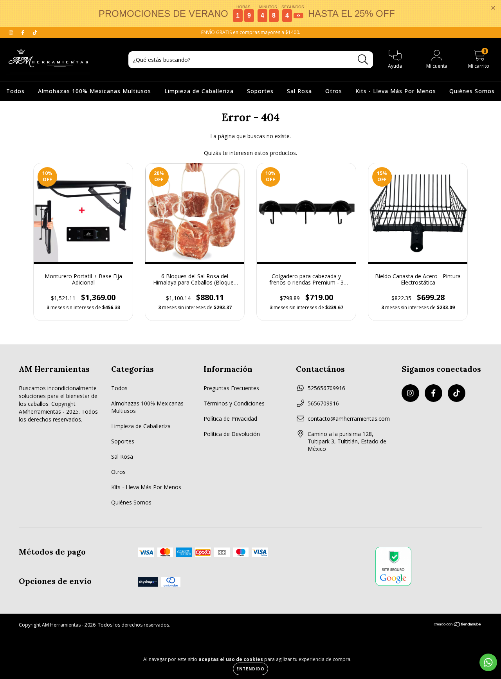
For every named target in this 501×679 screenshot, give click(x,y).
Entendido (250, 669)
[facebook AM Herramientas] (23, 32)
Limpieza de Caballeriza (199, 91)
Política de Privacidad (230, 418)
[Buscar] (363, 59)
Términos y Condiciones (234, 403)
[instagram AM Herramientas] (12, 32)
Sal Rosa (299, 91)
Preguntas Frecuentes (231, 388)
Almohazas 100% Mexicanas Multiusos (94, 91)
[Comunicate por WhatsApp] (488, 662)
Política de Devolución (232, 434)
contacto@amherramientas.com (349, 418)
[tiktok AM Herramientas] (35, 32)
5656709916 (323, 403)
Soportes (260, 91)
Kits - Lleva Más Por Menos (395, 91)
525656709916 (326, 388)
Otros (333, 91)
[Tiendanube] (457, 625)
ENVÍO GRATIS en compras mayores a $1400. (250, 32)
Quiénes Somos (472, 91)
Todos (15, 91)
